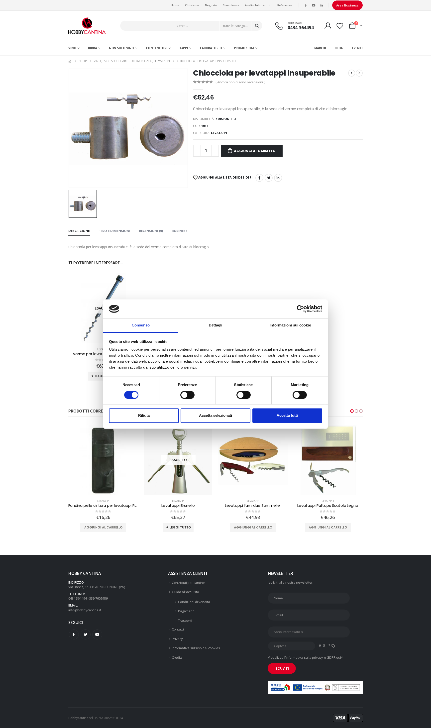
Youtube (97, 634)
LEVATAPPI (219, 133)
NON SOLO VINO (121, 48)
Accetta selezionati (215, 416)
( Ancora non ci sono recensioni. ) (240, 82)
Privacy (177, 638)
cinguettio (269, 178)
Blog (339, 48)
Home (175, 5)
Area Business (347, 5)
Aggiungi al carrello (255, 150)
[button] (352, 411)
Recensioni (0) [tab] (151, 230)
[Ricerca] (257, 26)
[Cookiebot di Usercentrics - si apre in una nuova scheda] (300, 308)
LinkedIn (278, 178)
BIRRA (92, 48)
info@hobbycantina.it (84, 610)
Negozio (211, 5)
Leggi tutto (105, 527)
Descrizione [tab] (79, 230)
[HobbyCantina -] (87, 25)
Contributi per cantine (188, 582)
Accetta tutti (287, 416)
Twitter (86, 634)
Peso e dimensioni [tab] (114, 230)
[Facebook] (306, 5)
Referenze (284, 5)
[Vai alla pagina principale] (70, 61)
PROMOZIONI (244, 48)
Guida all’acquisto (185, 592)
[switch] (187, 395)
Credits (177, 657)
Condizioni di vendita (194, 602)
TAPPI (183, 48)
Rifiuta (144, 416)
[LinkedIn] (321, 5)
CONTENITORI (156, 48)
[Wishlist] (340, 25)
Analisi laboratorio (258, 5)
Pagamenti (186, 611)
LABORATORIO (211, 48)
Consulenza (231, 5)
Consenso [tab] (141, 325)
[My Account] (327, 25)
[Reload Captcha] (333, 645)
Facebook (259, 178)
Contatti (178, 629)
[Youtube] (313, 5)
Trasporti (185, 620)
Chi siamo (192, 5)
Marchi (320, 48)
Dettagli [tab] (215, 325)
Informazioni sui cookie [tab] (290, 325)
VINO (72, 48)
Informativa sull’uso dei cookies (196, 648)
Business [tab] (180, 230)
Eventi (357, 48)
